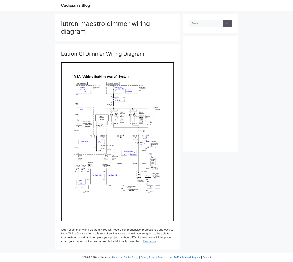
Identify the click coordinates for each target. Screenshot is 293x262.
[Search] (227, 23)
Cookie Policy (131, 257)
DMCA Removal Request (187, 257)
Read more (149, 241)
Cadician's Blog (75, 5)
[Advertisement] (210, 96)
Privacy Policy (148, 257)
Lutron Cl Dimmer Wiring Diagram (102, 54)
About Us (117, 257)
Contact (207, 257)
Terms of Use (165, 257)
